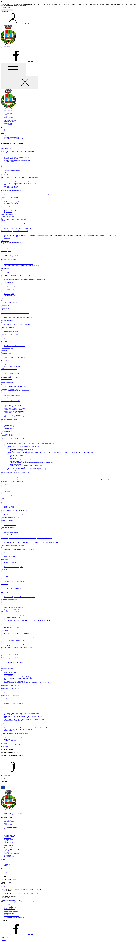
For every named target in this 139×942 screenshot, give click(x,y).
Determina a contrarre (15, 457)
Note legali (6, 914)
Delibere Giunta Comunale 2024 (12, 406)
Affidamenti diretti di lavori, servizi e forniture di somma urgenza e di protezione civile (32, 462)
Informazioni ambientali (7, 665)
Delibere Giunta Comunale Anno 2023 (14, 409)
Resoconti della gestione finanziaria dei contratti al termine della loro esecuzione (27, 470)
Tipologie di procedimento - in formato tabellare (16, 386)
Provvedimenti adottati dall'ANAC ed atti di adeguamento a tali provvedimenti (24, 719)
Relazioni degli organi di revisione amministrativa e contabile (19, 549)
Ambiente (6, 852)
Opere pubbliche (5, 630)
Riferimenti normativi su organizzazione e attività (16, 157)
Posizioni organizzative (6, 244)
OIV (2, 298)
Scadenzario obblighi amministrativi (13, 170)
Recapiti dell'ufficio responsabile (12, 395)
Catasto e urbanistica (9, 842)
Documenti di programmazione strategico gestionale (17, 160)
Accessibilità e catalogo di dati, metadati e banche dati (14, 733)
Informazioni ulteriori (15, 464)
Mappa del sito (4, 937)
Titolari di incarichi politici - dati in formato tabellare (17, 182)
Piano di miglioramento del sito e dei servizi (15, 917)
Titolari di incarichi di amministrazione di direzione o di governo (20, 183)
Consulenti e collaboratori (7, 216)
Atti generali (4, 152)
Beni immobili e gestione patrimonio (10, 517)
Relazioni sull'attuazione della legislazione (14, 679)
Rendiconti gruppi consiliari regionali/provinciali (13, 197)
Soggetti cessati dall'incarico (11, 187)
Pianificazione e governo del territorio (13, 138)
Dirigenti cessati (5, 241)
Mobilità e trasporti (8, 845)
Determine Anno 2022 (9, 427)
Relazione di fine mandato (10, 184)
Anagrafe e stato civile (9, 835)
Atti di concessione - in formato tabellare (14, 496)
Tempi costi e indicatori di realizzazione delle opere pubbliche (16, 647)
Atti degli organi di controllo (11, 203)
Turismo (6, 843)
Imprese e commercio (9, 839)
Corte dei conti (4, 552)
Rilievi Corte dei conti (9, 556)
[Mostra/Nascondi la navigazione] (13, 69)
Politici (5, 826)
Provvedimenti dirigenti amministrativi (10, 419)
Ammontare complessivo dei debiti (12, 617)
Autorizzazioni (7, 855)
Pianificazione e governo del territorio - (10, 658)
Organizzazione (5, 174)
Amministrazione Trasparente (11, 137)
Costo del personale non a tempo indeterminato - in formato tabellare (21, 265)
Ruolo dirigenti (8, 238)
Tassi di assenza (5, 268)
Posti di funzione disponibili (11, 236)
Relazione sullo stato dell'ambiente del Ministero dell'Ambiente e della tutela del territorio (26, 682)
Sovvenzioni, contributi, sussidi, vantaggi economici (14, 481)
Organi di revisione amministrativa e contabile (12, 545)
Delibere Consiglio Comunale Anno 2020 (14, 417)
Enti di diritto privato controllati (9, 369)
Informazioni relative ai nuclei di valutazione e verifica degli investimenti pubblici (24, 637)
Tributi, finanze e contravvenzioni (12, 850)
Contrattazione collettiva (7, 282)
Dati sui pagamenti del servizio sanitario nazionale (13, 610)
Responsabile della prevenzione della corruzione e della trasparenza (21, 715)
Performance (4, 309)
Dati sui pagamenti (5, 602)
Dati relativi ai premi (6, 341)
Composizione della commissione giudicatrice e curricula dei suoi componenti (26, 467)
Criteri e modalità (5, 484)
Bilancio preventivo (9, 506)
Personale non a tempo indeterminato (10, 259)
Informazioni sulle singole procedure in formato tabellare (15, 472)
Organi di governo (8, 820)
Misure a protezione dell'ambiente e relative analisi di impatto (19, 678)
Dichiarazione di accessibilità (11, 916)
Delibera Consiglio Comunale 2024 (13, 405)
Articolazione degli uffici (7, 206)
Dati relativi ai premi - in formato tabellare (14, 346)
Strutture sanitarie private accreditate (10, 685)
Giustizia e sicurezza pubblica (11, 849)
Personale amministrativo (10, 827)
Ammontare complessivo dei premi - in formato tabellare (18, 338)
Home (5, 135)
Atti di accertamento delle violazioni (13, 720)
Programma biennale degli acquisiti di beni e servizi (23, 449)
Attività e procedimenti (6, 379)
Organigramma (8, 212)
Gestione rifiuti (4, 591)
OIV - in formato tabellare (10, 302)
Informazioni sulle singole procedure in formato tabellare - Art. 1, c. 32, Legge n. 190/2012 (27, 477)
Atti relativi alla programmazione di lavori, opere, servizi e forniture (24, 446)
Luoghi (6, 872)
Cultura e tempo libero (9, 836)
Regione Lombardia (6, 11)
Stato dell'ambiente (8, 674)
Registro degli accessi (9, 730)
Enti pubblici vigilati (6, 353)
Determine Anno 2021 (9, 428)
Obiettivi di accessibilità (10, 740)
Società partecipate (5, 360)
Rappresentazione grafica (7, 376)
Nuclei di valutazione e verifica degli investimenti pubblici (15, 633)
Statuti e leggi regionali (10, 161)
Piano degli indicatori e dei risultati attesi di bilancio (14, 510)
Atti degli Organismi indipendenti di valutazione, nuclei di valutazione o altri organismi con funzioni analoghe (31, 542)
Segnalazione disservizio (10, 907)
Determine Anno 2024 (9, 424)
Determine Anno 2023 (9, 425)
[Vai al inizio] (1, 784)
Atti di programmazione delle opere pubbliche (12, 640)
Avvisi (5, 865)
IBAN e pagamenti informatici (8, 623)
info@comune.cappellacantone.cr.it (13, 900)
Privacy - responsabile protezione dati (10, 745)
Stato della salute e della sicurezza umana (14, 681)
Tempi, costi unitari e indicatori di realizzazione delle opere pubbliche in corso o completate (27, 652)
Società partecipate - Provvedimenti (13, 366)
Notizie (6, 862)
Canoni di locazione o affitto (8, 527)
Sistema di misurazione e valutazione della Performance (15, 313)
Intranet (3, 886)
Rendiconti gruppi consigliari (11, 202)
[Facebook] (4, 130)
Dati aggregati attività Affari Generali (10, 377)
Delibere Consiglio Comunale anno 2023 (14, 408)
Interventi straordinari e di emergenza (10, 695)
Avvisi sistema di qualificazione (18, 461)
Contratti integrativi (9, 294)
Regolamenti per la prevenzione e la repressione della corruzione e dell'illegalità (24, 716)
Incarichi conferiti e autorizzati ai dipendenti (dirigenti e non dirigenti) (18, 275)
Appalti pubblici (8, 841)
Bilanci (2, 498)
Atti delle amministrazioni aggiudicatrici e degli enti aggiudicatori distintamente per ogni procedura (29, 443)
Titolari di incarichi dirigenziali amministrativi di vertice (15, 223)
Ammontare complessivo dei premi (9, 334)
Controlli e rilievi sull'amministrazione (10, 535)
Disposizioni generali (6, 148)
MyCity (4, 940)
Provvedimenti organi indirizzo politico (10, 401)
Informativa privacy (9, 913)
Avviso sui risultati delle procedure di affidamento (22, 459)
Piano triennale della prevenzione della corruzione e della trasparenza (21, 713)
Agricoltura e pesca (9, 856)
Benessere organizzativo (7, 348)
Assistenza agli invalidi (10, 121)
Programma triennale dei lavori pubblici (20, 451)
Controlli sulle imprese (6, 431)
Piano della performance (7, 320)
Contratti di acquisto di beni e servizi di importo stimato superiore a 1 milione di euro (28, 468)
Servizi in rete (4, 592)
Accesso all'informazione (10, 120)
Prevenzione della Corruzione (8, 709)
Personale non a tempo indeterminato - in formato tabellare (18, 264)
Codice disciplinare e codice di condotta (14, 163)
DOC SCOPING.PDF (5, 775)
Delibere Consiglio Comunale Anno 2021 (14, 414)
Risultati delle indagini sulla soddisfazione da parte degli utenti (19, 597)
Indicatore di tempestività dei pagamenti (14, 615)
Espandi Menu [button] (4, 146)
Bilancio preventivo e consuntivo (9, 501)
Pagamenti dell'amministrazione (9, 599)
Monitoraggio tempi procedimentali (10, 389)
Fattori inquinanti (8, 675)
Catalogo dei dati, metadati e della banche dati (15, 737)
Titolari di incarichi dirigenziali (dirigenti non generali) (14, 231)
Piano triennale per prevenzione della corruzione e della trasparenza (18, 151)
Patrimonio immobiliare (7, 520)
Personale (3, 220)
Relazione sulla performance (8, 327)
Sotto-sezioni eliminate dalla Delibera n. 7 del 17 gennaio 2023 (16, 438)
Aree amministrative (9, 821)
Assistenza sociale (8, 123)
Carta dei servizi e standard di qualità (10, 562)
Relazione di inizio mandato (11, 186)
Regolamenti (7, 739)
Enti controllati (4, 350)
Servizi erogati (4, 559)
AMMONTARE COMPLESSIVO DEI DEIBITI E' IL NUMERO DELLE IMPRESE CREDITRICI (33, 620)
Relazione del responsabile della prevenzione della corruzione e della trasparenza (24, 717)
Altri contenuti (4, 706)
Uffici (5, 823)
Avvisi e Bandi (14, 458)
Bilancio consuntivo (9, 507)
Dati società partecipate (10, 364)
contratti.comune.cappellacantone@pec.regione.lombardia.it (19, 902)
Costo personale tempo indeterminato (13, 256)
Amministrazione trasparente (11, 911)
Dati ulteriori (4, 743)
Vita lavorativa (7, 838)
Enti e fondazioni (8, 824)
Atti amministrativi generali (11, 158)
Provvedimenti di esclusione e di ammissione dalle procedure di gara (24, 465)
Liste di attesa (4, 584)
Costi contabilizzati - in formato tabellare (14, 581)
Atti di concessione (5, 491)
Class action (4, 569)
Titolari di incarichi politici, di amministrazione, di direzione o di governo (19, 177)
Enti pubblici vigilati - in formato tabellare (14, 357)
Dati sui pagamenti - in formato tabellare (14, 607)
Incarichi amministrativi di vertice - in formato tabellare (18, 228)
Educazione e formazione (10, 848)
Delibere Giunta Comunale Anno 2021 (14, 415)
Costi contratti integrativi (10, 295)
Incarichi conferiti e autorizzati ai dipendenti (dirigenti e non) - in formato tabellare (24, 279)
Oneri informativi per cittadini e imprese (11, 165)
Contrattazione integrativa (7, 289)
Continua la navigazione (6, 10)
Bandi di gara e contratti (7, 435)
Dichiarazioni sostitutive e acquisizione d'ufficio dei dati (15, 390)
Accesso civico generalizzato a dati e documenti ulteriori (18, 729)
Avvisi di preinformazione (16, 455)
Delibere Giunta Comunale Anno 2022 (14, 411)
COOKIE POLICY (6, 7)
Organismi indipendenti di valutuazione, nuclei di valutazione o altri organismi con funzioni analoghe (26, 538)
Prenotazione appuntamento (11, 906)
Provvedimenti (4, 397)
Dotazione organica (6, 251)
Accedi (2, 133)
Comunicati (7, 864)
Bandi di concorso (5, 305)
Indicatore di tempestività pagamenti (10, 611)
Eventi (5, 873)
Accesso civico (4, 723)
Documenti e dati (8, 829)
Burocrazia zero (5, 173)
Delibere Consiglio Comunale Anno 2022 (14, 412)
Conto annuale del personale (11, 255)
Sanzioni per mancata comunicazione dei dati (12, 190)
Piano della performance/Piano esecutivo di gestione (17, 324)
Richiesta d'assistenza (9, 909)
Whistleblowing (5, 746)
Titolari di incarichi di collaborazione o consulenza (13, 219)
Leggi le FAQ (7, 904)
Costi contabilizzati (5, 576)
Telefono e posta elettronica (8, 214)
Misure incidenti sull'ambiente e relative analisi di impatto (18, 677)
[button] (8, 113)
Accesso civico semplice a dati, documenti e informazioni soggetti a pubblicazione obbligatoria (28, 727)
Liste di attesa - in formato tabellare (13, 588)
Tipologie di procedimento (7, 382)
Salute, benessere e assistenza (11, 853)
